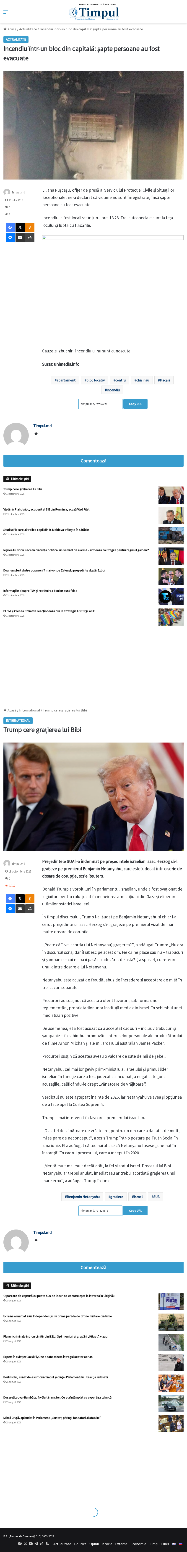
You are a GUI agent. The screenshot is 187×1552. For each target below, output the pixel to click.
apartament (66, 380)
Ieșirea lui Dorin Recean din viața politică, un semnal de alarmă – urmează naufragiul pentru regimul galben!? (76, 550)
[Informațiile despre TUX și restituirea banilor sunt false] (171, 596)
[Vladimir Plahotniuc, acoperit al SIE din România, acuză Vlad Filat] (171, 515)
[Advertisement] (93, 664)
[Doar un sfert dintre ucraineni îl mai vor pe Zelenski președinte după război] (171, 576)
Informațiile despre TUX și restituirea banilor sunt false (40, 591)
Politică (80, 1543)
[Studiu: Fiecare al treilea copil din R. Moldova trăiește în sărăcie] (171, 535)
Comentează (93, 461)
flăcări (165, 380)
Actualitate (28, 29)
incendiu (113, 390)
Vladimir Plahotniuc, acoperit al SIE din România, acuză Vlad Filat (46, 509)
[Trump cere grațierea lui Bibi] (171, 495)
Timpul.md (18, 192)
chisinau (142, 380)
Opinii (94, 1543)
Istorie (107, 1543)
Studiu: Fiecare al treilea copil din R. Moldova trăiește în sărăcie (46, 530)
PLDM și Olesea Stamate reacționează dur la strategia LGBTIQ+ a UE (49, 611)
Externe (121, 1543)
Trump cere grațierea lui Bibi (22, 489)
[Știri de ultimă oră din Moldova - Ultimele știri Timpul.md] (93, 11)
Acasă (11, 29)
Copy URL (135, 404)
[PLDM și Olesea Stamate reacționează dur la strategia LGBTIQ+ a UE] (171, 617)
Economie (138, 1543)
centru (120, 380)
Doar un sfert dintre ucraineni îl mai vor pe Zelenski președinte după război (54, 570)
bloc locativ (95, 380)
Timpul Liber (159, 1543)
